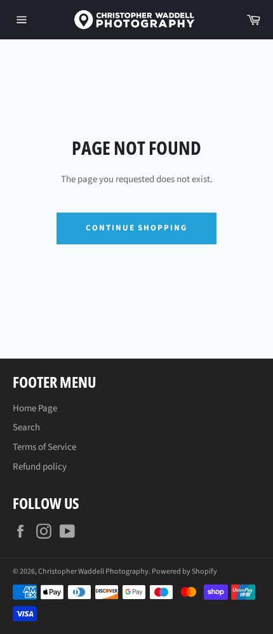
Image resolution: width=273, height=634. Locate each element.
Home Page (35, 408)
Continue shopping (136, 228)
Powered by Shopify (184, 571)
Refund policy (40, 466)
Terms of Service (44, 447)
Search (26, 427)
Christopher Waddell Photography (93, 571)
